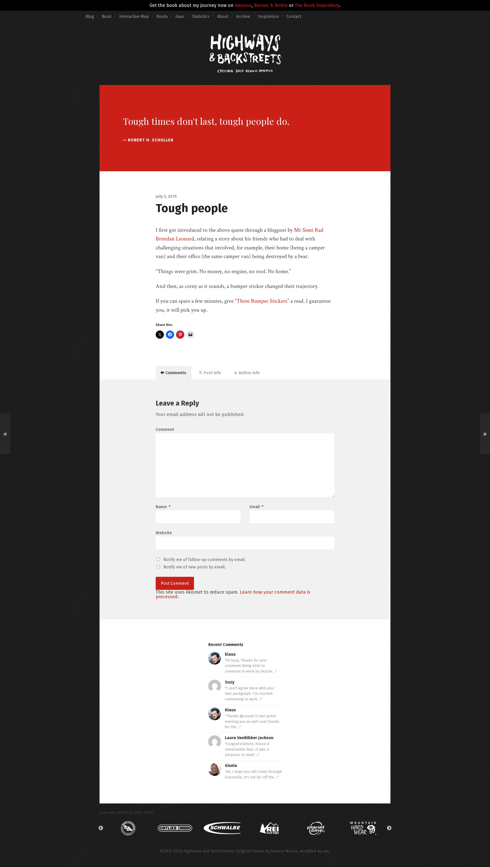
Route (162, 16)
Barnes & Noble (271, 5)
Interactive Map (134, 16)
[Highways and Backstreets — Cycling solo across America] (245, 53)
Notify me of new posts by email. (194, 567)
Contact (293, 16)
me (326, 851)
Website (164, 532)
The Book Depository (317, 5)
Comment (165, 430)
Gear (180, 16)
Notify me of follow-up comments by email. (204, 559)
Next (389, 828)
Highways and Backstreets (208, 851)
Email (256, 507)
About (222, 16)
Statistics (201, 16)
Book (107, 16)
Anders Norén (284, 851)
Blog (89, 16)
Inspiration (268, 16)
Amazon (243, 5)
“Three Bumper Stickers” (262, 301)
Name (163, 507)
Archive (243, 16)
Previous (100, 828)
